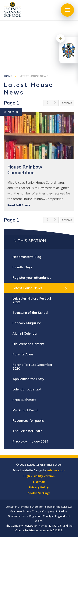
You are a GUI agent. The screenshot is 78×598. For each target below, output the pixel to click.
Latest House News (33, 76)
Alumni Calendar (25, 333)
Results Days (22, 267)
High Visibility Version (39, 476)
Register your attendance (31, 277)
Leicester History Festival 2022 (31, 300)
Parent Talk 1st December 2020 (32, 366)
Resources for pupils (28, 420)
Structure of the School (30, 313)
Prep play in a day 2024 (30, 441)
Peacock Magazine (26, 323)
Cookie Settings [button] (38, 493)
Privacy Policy (39, 487)
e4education (56, 470)
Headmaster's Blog (26, 257)
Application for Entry (28, 379)
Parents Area (22, 354)
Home (8, 76)
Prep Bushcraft (24, 400)
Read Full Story (18, 205)
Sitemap (39, 481)
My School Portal (25, 410)
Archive (67, 103)
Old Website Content (28, 344)
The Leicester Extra (27, 431)
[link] (47, 103)
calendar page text (26, 389)
